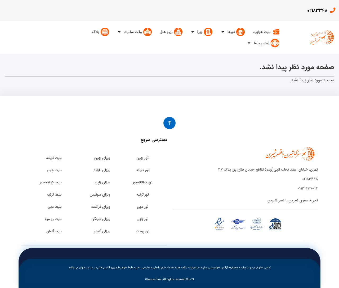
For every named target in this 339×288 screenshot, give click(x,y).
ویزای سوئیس (100, 194)
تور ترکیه (142, 194)
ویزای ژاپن (102, 182)
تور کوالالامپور (142, 182)
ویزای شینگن (100, 219)
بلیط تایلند (54, 158)
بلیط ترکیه (54, 194)
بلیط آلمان (54, 231)
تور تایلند (142, 170)
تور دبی (142, 207)
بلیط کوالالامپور (50, 182)
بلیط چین (54, 170)
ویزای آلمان (102, 231)
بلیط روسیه (53, 219)
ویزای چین (102, 158)
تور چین (142, 158)
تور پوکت (142, 231)
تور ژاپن (142, 219)
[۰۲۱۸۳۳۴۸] (332, 10)
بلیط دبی (55, 207)
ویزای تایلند (101, 170)
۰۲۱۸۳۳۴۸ (317, 10)
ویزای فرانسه (100, 207)
